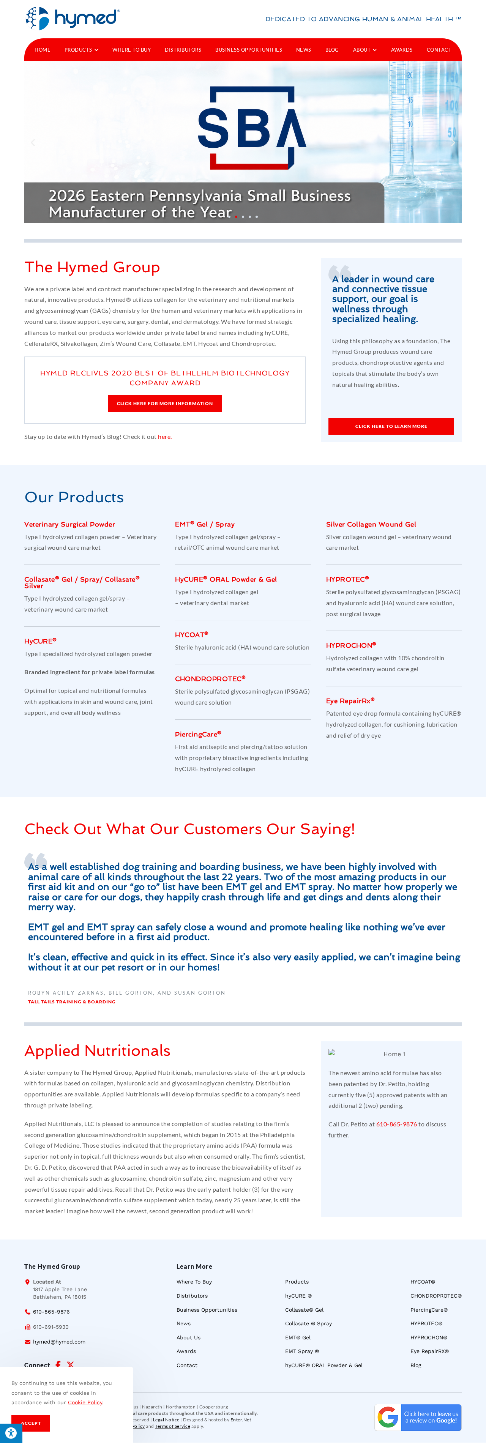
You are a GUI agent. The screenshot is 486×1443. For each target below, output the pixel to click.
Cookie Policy (85, 1402)
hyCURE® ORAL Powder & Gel (226, 579)
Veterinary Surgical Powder (69, 524)
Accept (31, 1423)
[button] (33, 142)
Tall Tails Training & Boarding (72, 1002)
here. (165, 436)
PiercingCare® (198, 734)
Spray (90, 579)
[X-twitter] (70, 1365)
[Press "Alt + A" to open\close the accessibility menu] (11, 1433)
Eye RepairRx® (350, 701)
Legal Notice (166, 1419)
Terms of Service (172, 1426)
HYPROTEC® (347, 579)
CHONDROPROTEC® (210, 679)
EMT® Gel (191, 524)
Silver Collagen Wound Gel (371, 524)
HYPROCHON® (351, 645)
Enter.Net (240, 1419)
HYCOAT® (192, 635)
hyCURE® (40, 641)
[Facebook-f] (58, 1365)
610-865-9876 (396, 1124)
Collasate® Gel (48, 579)
